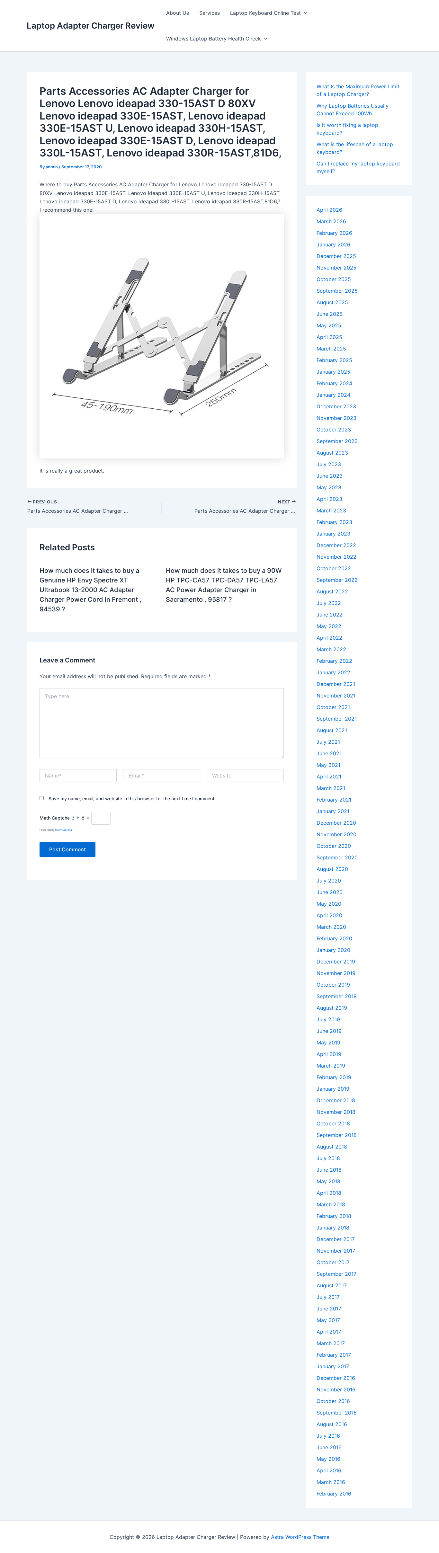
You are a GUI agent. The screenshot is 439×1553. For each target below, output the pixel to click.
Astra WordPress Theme (300, 1537)
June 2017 (329, 1308)
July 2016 (328, 1436)
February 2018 (334, 1216)
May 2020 (329, 904)
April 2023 (329, 499)
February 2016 (334, 1493)
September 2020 (337, 857)
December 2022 (336, 545)
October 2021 (333, 707)
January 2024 (333, 395)
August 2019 (332, 1008)
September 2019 (337, 996)
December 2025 (336, 256)
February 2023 (334, 522)
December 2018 (336, 1100)
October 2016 (333, 1401)
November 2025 (336, 267)
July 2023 (329, 464)
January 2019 (333, 1089)
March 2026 (331, 221)
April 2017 (329, 1331)
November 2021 (336, 695)
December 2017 (336, 1239)
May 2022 (329, 626)
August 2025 (332, 302)
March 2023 (331, 510)
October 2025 (334, 279)
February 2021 (334, 799)
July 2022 (329, 603)
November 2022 (336, 557)
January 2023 (333, 533)
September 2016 (337, 1412)
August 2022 (332, 591)
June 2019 (329, 1031)
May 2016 (328, 1459)
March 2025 (331, 348)
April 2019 (329, 1054)
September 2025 (337, 291)
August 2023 (332, 452)
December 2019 (336, 961)
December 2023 (336, 406)
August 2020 (332, 869)
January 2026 (333, 244)
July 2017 (328, 1297)
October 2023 (334, 429)
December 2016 (336, 1378)
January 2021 (333, 811)
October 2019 (333, 984)
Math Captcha (55, 818)
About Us (177, 13)
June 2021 (329, 753)
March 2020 (331, 927)
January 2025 (333, 371)
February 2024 (334, 383)
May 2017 (328, 1320)
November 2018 (336, 1112)
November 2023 (336, 418)
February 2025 (334, 360)
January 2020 (333, 950)
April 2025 (329, 337)
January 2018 (333, 1227)
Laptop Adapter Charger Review (91, 26)
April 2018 (329, 1193)
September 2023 (337, 441)
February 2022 (334, 661)
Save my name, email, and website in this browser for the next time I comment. (132, 798)
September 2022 (337, 580)
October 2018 (333, 1123)
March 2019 (331, 1065)
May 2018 (328, 1181)
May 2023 (329, 487)
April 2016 (329, 1470)
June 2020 (330, 892)
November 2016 (336, 1389)
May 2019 (328, 1042)
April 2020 (329, 915)
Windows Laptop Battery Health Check (213, 38)
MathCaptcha (63, 829)
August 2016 (332, 1424)
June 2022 (330, 614)
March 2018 (331, 1204)
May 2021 (328, 765)
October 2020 (334, 846)
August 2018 (332, 1146)
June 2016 (329, 1447)
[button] (304, 13)
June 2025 (330, 314)
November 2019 (336, 973)
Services (209, 13)
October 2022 (334, 568)
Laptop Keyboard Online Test (265, 13)
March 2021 (331, 788)
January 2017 (333, 1366)
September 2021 (337, 718)
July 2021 (328, 742)
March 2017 (331, 1343)
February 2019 (334, 1077)
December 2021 (336, 684)
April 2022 (329, 638)
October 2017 (333, 1262)
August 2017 (332, 1285)
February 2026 (334, 233)
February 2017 (334, 1355)
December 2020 (336, 823)
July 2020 (329, 880)
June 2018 (329, 1170)
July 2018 (328, 1158)
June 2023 (330, 476)
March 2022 (331, 649)
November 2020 (336, 834)
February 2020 (334, 938)
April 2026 (329, 210)
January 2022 (333, 672)
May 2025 (329, 325)
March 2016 (331, 1482)
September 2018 (337, 1135)
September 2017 (336, 1274)
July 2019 (328, 1019)
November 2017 (336, 1250)
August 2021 (332, 730)
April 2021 (329, 776)
